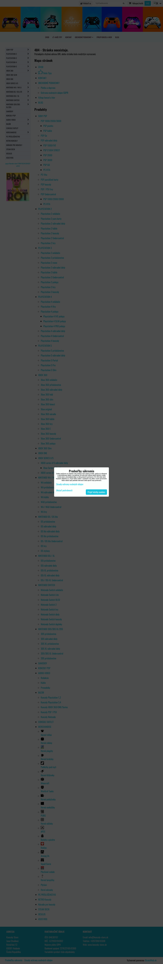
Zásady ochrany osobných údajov (69, 484)
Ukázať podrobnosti (64, 490)
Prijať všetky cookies (96, 492)
